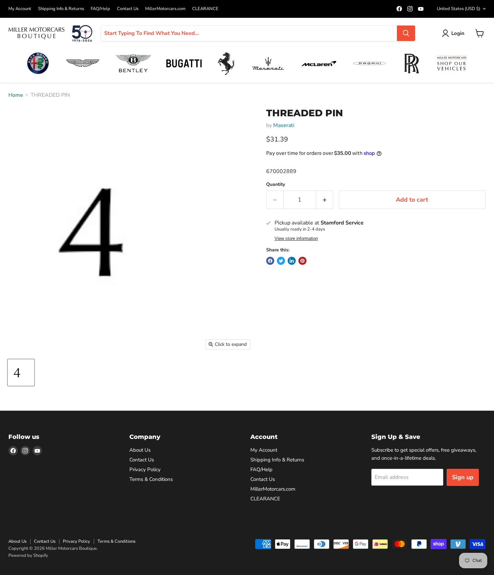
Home (15, 95)
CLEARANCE (205, 8)
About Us (140, 450)
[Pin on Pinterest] (302, 261)
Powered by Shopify (28, 555)
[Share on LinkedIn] (292, 261)
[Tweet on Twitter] (281, 261)
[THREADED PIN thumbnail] (21, 372)
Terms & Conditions (151, 479)
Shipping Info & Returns (61, 8)
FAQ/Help (100, 8)
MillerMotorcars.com (165, 8)
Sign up (463, 477)
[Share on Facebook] (270, 261)
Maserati (283, 125)
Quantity (275, 184)
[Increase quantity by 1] (324, 200)
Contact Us (127, 8)
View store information (296, 238)
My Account (19, 8)
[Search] (406, 33)
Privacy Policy (145, 469)
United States (458, 9)
